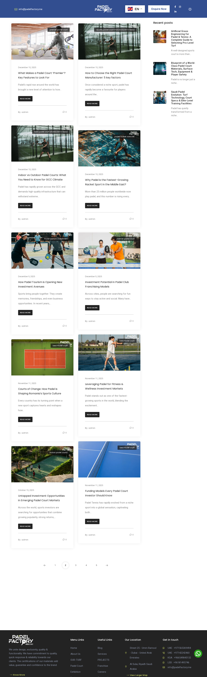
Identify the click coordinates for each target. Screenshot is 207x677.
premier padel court (59, 29)
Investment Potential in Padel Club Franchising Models (107, 284)
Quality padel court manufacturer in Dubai (115, 29)
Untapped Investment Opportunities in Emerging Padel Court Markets (41, 498)
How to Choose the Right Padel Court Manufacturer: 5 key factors (108, 75)
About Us (75, 653)
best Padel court (127, 340)
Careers (102, 671)
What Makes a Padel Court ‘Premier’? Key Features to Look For (41, 75)
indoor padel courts (59, 452)
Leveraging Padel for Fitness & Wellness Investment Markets (104, 386)
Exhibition (76, 671)
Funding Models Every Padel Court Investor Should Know (106, 493)
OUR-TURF (76, 659)
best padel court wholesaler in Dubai (51, 131)
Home (74, 647)
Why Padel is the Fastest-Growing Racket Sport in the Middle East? (106, 182)
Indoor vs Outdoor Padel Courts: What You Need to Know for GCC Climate (42, 177)
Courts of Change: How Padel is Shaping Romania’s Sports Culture (39, 391)
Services (102, 653)
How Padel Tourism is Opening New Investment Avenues (40, 284)
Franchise (103, 665)
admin (25, 112)
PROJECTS (103, 659)
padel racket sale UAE (124, 136)
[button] (25, 98)
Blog (100, 647)
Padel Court (77, 665)
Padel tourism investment (56, 238)
